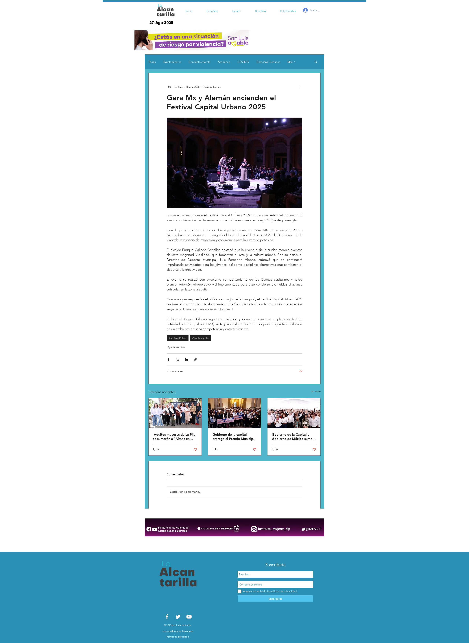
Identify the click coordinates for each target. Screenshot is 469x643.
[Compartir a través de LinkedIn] (186, 359)
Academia (224, 62)
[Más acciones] (300, 87)
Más (289, 62)
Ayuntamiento (200, 338)
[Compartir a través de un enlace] (195, 359)
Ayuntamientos (172, 62)
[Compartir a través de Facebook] (168, 359)
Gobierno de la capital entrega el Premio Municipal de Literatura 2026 (234, 436)
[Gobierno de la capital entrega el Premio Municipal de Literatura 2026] (234, 413)
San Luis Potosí (177, 338)
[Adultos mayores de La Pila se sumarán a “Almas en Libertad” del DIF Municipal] (175, 413)
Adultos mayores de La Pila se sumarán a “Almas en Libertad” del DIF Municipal (174, 436)
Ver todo (316, 391)
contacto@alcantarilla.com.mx (178, 631)
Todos (152, 62)
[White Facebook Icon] (167, 617)
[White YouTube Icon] (189, 617)
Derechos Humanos (268, 62)
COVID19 (243, 62)
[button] (191, 40)
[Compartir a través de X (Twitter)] (177, 359)
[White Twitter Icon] (178, 617)
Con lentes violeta (200, 62)
